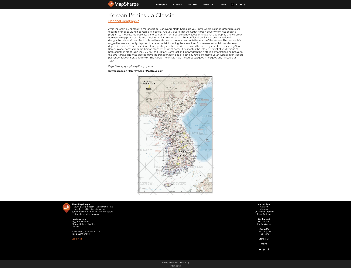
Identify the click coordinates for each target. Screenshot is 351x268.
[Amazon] (232, 4)
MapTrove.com (154, 70)
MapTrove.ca (135, 70)
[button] (161, 4)
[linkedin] (240, 4)
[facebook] (244, 4)
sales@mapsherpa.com (89, 231)
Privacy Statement (170, 262)
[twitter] (236, 4)
